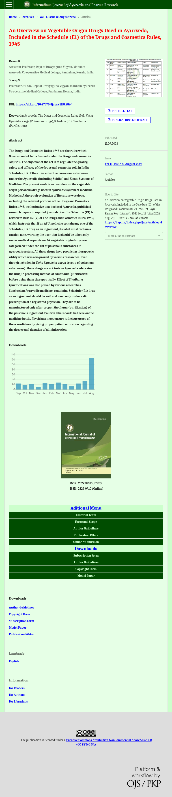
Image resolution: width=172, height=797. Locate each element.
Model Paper (86, 576)
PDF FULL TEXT (121, 111)
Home (13, 17)
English (14, 661)
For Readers (17, 688)
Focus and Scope (86, 522)
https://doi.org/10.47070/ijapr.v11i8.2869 (44, 104)
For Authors (17, 694)
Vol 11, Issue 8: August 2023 (58, 17)
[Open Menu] (8, 4)
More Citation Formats (121, 236)
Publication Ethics (86, 535)
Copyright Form (86, 569)
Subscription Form (86, 555)
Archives (28, 17)
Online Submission (86, 542)
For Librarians (18, 701)
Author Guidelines (86, 528)
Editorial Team (86, 515)
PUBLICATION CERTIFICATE (129, 120)
